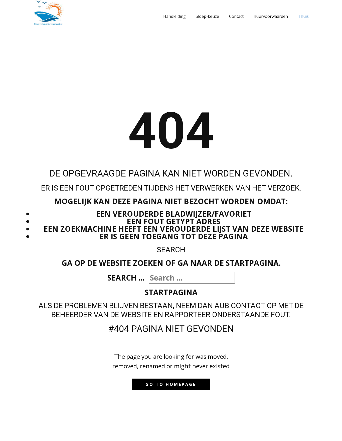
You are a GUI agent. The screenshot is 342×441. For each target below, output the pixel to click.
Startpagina (171, 292)
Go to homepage (170, 384)
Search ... (125, 278)
